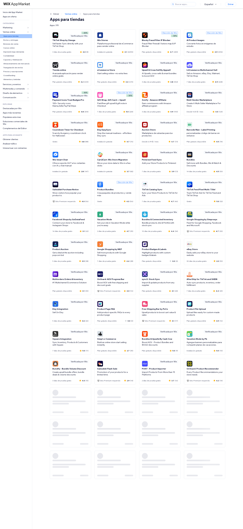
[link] (16, 12)
